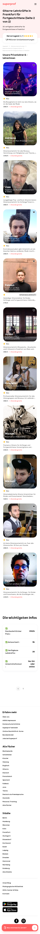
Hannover (6, 861)
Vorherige (18, 688)
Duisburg (6, 868)
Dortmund (7, 843)
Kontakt (6, 894)
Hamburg (6, 821)
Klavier (5, 758)
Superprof (5, 46)
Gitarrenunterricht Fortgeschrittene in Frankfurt (16, 50)
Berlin (5, 818)
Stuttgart (7, 836)
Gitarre (5, 769)
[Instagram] (23, 921)
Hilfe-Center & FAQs (10, 890)
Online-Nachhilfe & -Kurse (13, 731)
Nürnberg (6, 865)
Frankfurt (6, 832)
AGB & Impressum (9, 720)
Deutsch (6, 773)
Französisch (7, 776)
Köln (4, 829)
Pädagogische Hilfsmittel (13, 886)
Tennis (5, 791)
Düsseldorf (7, 839)
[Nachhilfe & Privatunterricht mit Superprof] (9, 4)
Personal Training (10, 801)
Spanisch (6, 780)
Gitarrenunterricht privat (18, 46)
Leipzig (5, 850)
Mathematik (7, 751)
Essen (5, 847)
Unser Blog (7, 883)
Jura (4, 787)
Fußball (6, 783)
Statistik (6, 798)
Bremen (5, 854)
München (6, 825)
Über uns (6, 717)
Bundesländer (8, 735)
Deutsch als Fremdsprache (13, 794)
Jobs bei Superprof (10, 738)
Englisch (6, 765)
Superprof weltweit (10, 728)
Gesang (6, 762)
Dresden (6, 857)
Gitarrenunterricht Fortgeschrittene (12, 48)
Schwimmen (7, 755)
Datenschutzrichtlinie (11, 724)
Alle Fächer (7, 805)
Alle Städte (7, 872)
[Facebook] (16, 921)
